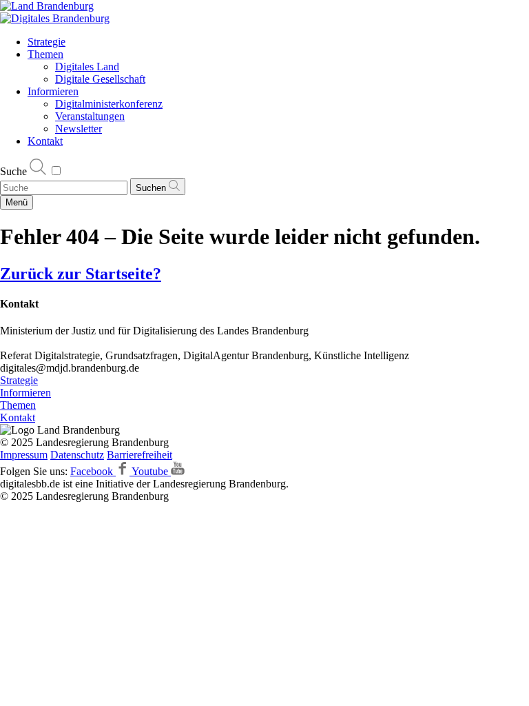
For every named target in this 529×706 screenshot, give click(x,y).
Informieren (53, 91)
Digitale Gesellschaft (100, 79)
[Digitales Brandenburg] (55, 18)
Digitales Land (87, 66)
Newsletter (78, 128)
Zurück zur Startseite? (80, 274)
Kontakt (45, 141)
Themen (45, 54)
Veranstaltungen (90, 116)
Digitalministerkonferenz (109, 104)
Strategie (46, 42)
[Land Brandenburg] (47, 6)
